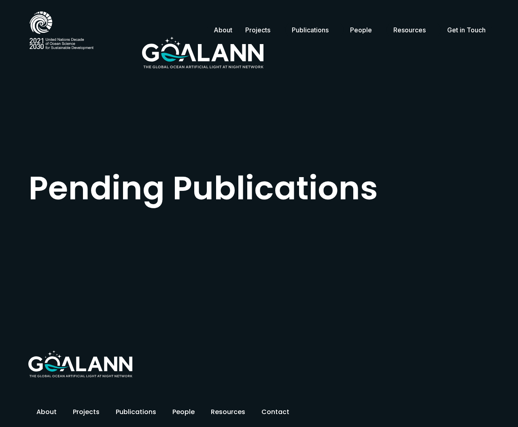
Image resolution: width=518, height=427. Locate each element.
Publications (136, 411)
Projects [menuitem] (257, 30)
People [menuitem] (361, 30)
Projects (86, 411)
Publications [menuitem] (310, 30)
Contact (275, 411)
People (183, 411)
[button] (275, 30)
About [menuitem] (223, 30)
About (46, 411)
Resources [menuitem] (409, 30)
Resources (228, 411)
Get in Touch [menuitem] (466, 30)
